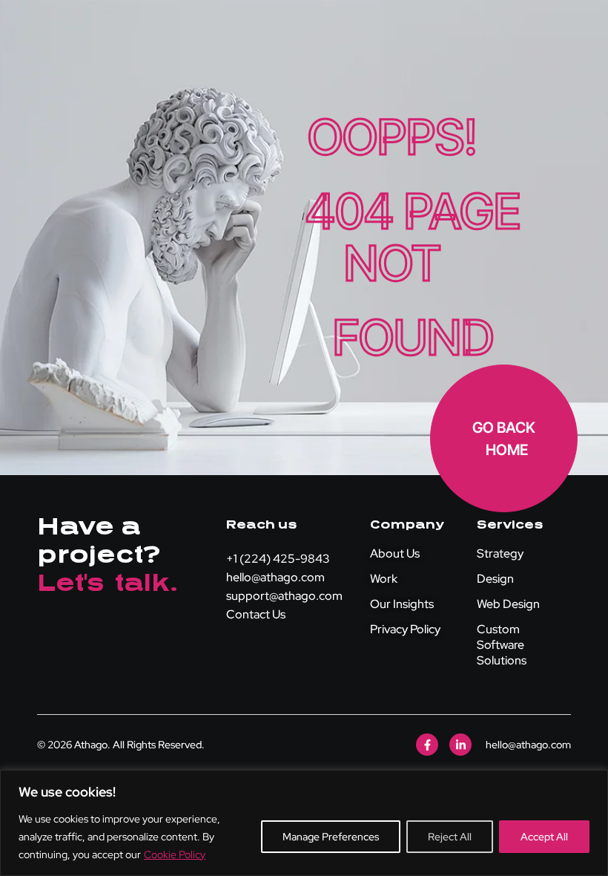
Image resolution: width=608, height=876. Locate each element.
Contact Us (255, 614)
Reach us (261, 525)
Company (407, 525)
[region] (304, 823)
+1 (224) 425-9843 (278, 558)
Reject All (450, 836)
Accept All (544, 836)
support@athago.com (284, 596)
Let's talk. (108, 583)
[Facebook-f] (427, 744)
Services (510, 525)
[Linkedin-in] (460, 744)
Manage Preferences (330, 836)
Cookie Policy (174, 854)
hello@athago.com (275, 577)
